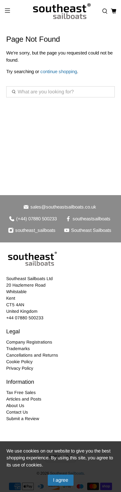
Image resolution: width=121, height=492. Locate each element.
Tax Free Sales (21, 392)
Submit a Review (22, 418)
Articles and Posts (23, 398)
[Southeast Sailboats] (60, 11)
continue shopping (58, 71)
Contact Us (17, 412)
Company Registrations (29, 342)
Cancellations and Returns (32, 355)
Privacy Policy (19, 368)
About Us (15, 405)
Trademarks (18, 348)
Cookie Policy (19, 361)
